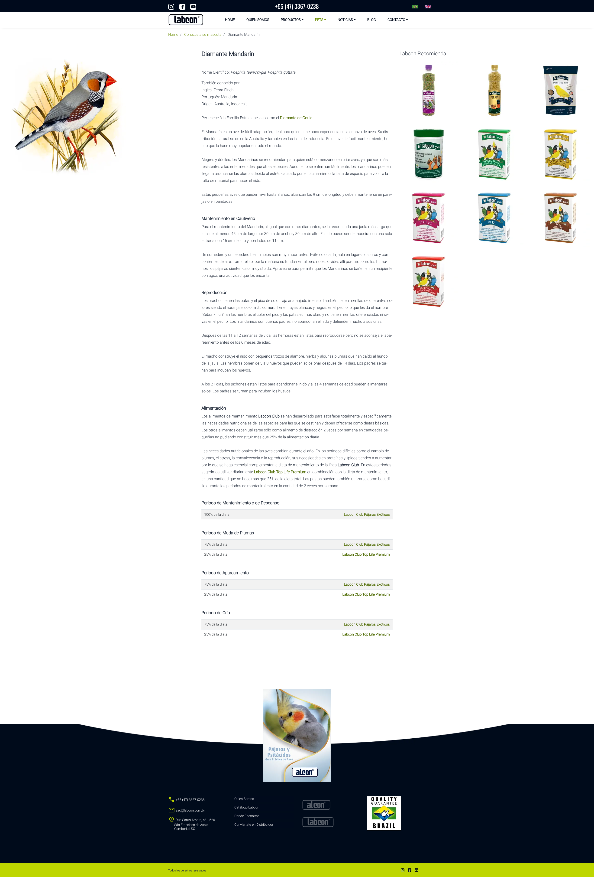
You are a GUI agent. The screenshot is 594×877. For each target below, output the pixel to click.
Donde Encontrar (246, 816)
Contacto (396, 20)
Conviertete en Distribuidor (253, 825)
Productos (291, 20)
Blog (371, 20)
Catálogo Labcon (246, 807)
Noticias (345, 20)
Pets (319, 20)
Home (230, 20)
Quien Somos (257, 20)
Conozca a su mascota (202, 34)
